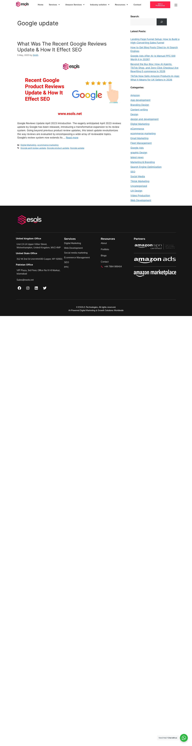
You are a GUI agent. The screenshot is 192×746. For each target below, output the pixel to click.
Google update (77, 148)
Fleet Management (141, 143)
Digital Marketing (28, 145)
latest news (137, 157)
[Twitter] (44, 287)
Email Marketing (139, 138)
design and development (144, 119)
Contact (137, 5)
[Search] (162, 22)
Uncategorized (138, 186)
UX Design (136, 190)
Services (53, 5)
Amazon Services (73, 5)
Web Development (140, 200)
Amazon (135, 95)
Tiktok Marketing (139, 181)
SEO (132, 171)
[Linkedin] (36, 287)
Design (134, 114)
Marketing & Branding (142, 162)
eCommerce (137, 128)
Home (40, 5)
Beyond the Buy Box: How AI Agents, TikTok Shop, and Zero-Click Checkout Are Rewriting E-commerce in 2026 (154, 68)
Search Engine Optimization (145, 167)
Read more (72, 137)
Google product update (58, 148)
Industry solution (98, 5)
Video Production (140, 195)
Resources (120, 5)
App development (140, 100)
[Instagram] (27, 287)
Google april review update (33, 148)
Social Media (137, 176)
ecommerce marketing (48, 145)
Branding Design (139, 104)
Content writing (139, 109)
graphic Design (138, 152)
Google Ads (137, 147)
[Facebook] (19, 287)
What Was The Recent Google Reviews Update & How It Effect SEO (62, 47)
